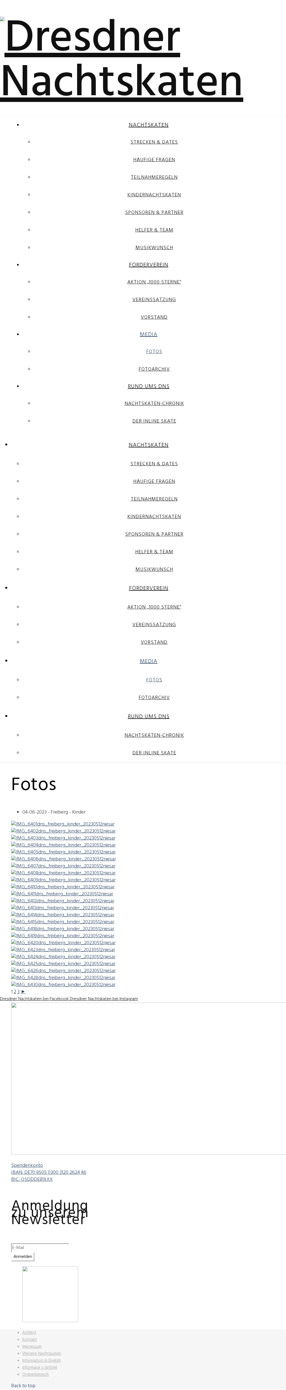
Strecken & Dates (154, 142)
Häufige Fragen (154, 160)
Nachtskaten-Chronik (154, 404)
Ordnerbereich (35, 1374)
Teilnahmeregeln (154, 177)
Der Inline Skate (154, 421)
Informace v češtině (39, 1367)
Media (149, 334)
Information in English (41, 1360)
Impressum (32, 1346)
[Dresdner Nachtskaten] (143, 84)
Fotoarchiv (154, 369)
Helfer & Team (154, 230)
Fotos (154, 352)
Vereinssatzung (154, 300)
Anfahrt (29, 1332)
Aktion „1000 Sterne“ (154, 282)
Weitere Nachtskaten (41, 1353)
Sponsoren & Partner (154, 213)
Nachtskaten (149, 125)
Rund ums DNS (149, 386)
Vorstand (154, 317)
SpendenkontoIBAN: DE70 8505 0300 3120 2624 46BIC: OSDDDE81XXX (48, 1173)
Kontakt (29, 1339)
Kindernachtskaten (154, 195)
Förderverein (148, 265)
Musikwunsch (154, 248)
